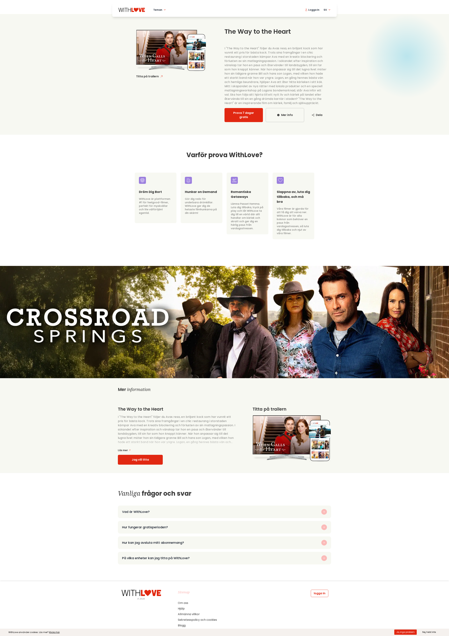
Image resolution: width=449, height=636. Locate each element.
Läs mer (123, 450)
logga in (319, 593)
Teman (157, 10)
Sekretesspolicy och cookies (197, 620)
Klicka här (54, 632)
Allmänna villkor (189, 614)
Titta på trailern (147, 76)
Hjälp (181, 609)
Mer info (287, 115)
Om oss (183, 603)
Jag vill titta (140, 460)
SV (325, 10)
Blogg (182, 625)
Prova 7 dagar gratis (243, 115)
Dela (319, 115)
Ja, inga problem (405, 632)
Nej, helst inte (429, 632)
